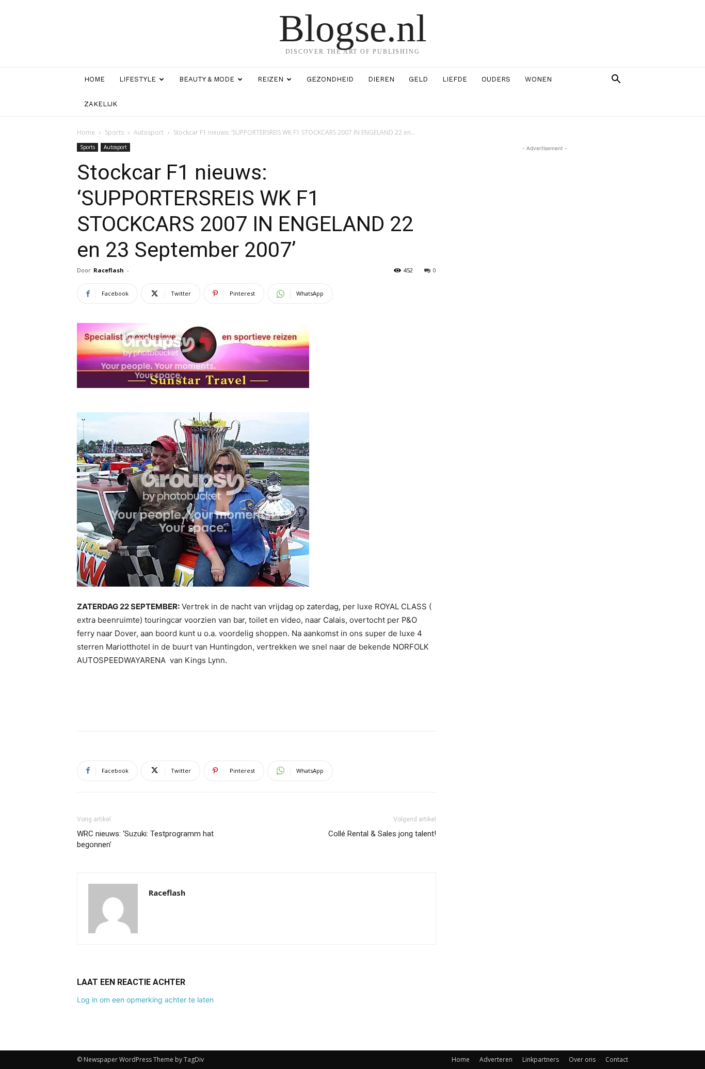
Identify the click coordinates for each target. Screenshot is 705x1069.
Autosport (149, 132)
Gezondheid (330, 79)
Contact (616, 1059)
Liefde (454, 79)
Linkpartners (540, 1059)
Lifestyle (137, 79)
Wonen (538, 79)
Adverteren (495, 1059)
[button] (615, 80)
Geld (418, 79)
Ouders (496, 79)
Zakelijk (100, 104)
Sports (114, 132)
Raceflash (108, 270)
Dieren (381, 79)
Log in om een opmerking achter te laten (145, 999)
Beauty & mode (206, 79)
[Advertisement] (256, 696)
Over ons (582, 1059)
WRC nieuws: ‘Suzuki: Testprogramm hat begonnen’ (145, 839)
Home (94, 79)
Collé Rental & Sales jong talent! (382, 833)
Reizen (270, 79)
